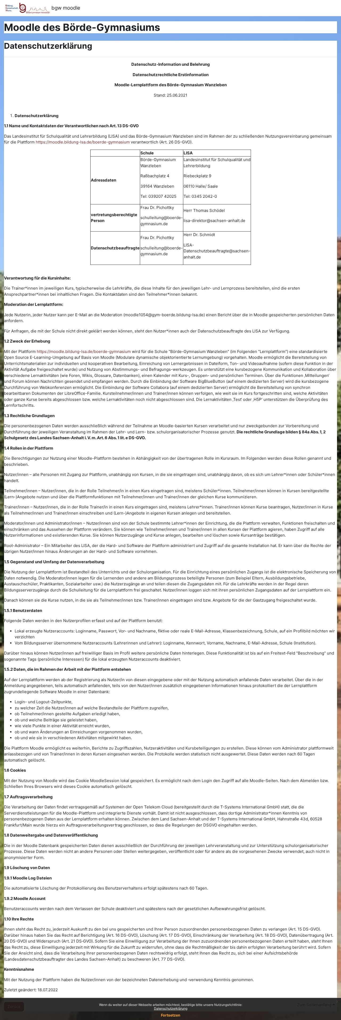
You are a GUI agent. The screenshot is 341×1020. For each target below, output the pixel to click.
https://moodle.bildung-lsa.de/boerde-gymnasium (83, 142)
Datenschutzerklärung (170, 1008)
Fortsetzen (170, 1015)
